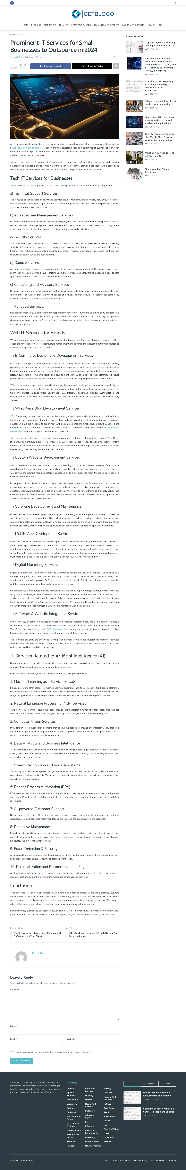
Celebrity (71, 1112)
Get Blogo (30, 1160)
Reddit (107, 1112)
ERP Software (54, 629)
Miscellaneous (92, 1141)
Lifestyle (89, 1126)
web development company (26, 147)
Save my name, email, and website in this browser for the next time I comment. (51, 1052)
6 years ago (152, 160)
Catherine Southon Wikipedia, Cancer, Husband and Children (159, 1110)
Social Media (110, 1116)
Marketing (50, 25)
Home (25, 25)
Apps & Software (71, 1094)
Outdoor (108, 1092)
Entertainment (74, 1130)
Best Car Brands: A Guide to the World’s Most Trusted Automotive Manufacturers (160, 136)
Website (71, 1039)
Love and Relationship (91, 1132)
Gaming (89, 1095)
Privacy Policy (126, 1160)
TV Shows (109, 1137)
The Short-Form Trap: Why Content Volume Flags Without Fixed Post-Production (159, 86)
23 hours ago (153, 49)
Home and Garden (81, 25)
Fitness (70, 1145)
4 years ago (152, 176)
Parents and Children (110, 1098)
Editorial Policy (140, 1160)
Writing (107, 1141)
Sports (107, 1120)
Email (14, 1039)
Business (36, 25)
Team (114, 1160)
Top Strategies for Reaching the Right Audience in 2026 (160, 44)
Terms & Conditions (158, 1160)
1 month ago (153, 127)
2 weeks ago (153, 74)
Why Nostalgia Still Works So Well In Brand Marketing (160, 103)
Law (87, 1122)
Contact (172, 1160)
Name (14, 1026)
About (107, 1160)
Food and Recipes (90, 1090)
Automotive (72, 1099)
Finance (63, 25)
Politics (107, 1104)
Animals (71, 1088)
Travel (107, 1133)
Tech (161, 25)
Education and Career (106, 25)
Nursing (107, 1088)
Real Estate (109, 1108)
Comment (16, 989)
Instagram (90, 1111)
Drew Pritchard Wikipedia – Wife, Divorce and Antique (157, 1094)
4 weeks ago (153, 94)
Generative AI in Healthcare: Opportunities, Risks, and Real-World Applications (160, 120)
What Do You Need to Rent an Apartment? (159, 154)
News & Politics (93, 1145)
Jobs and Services (89, 1116)
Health (151, 25)
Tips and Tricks (111, 1129)
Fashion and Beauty (133, 25)
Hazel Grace (18, 57)
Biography (72, 1104)
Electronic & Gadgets (73, 1125)
